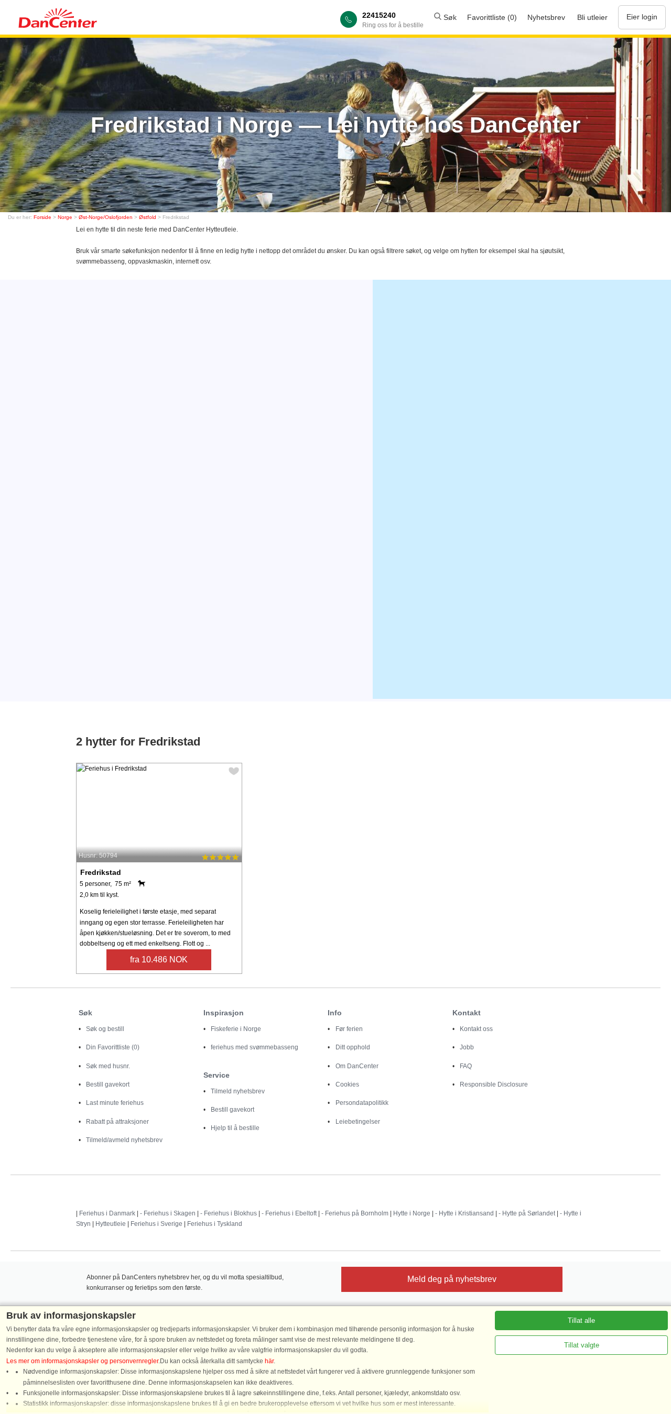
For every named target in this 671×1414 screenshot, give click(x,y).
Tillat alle (581, 1320)
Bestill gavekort (107, 1084)
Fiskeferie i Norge (236, 1029)
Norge (65, 217)
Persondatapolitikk (362, 1102)
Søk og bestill (105, 1029)
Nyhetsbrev (546, 17)
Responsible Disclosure (494, 1084)
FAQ (466, 1066)
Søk (449, 17)
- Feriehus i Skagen (168, 1213)
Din (112, 1047)
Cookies (347, 1084)
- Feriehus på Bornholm (354, 1213)
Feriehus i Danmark (107, 1213)
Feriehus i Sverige (156, 1223)
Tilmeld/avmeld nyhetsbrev (124, 1140)
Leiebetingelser (358, 1121)
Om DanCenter (357, 1066)
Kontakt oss (476, 1029)
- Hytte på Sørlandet (527, 1213)
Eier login (641, 17)
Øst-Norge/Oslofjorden (106, 217)
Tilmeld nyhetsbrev (238, 1091)
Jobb (467, 1047)
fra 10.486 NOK (159, 959)
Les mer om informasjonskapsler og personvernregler (82, 1361)
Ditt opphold (353, 1047)
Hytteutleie (110, 1223)
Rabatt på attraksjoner (117, 1121)
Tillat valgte (581, 1345)
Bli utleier (592, 17)
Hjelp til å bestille (235, 1128)
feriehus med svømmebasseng (254, 1047)
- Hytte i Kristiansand (464, 1213)
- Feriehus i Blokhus (228, 1213)
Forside (42, 217)
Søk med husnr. (108, 1066)
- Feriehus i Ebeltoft (289, 1213)
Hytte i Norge (411, 1213)
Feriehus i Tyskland (214, 1223)
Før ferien (349, 1029)
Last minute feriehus (115, 1102)
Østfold (147, 217)
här (269, 1361)
